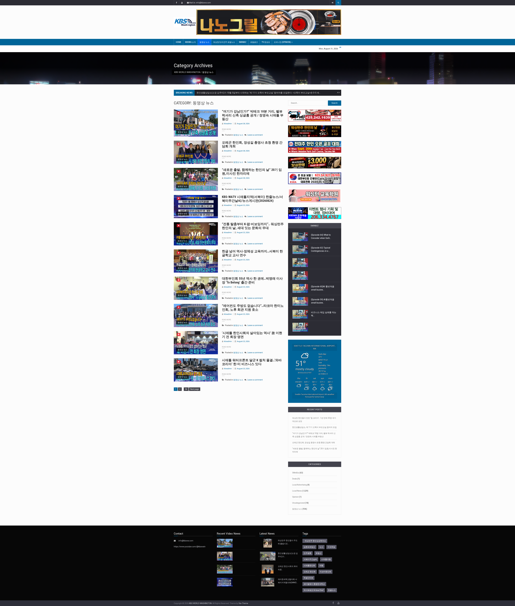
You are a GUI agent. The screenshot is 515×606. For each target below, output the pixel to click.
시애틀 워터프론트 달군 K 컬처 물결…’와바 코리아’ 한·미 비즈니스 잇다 (252, 362)
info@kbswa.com (186, 541)
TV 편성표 (266, 42)
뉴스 (321, 547)
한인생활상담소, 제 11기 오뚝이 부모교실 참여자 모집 (314, 427)
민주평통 (307, 553)
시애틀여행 (326, 559)
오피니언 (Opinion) (282, 42)
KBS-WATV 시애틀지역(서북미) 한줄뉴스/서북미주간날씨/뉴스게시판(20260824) (252, 199)
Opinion (295, 497)
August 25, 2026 (243, 205)
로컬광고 (254, 42)
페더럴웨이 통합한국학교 (314, 584)
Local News (297, 491)
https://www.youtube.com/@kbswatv (189, 547)
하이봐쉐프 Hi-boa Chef (314, 590)
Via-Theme (243, 603)
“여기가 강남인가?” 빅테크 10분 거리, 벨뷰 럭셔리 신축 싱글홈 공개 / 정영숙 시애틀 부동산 (252, 115)
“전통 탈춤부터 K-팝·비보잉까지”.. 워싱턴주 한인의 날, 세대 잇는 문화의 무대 (253, 226)
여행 (321, 565)
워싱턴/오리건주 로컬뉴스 (224, 42)
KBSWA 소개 (190, 42)
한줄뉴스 (332, 590)
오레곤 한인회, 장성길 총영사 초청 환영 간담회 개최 (313, 442)
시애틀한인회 (309, 565)
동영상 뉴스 (204, 42)
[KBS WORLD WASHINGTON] (185, 22)
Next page (194, 389)
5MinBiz (242, 42)
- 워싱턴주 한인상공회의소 (315, 541)
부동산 (318, 553)
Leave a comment (255, 135)
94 (187, 389)
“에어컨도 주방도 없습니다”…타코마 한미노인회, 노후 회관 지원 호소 (253, 308)
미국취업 (331, 547)
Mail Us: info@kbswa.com (200, 3)
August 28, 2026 (243, 124)
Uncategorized (298, 503)
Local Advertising (299, 485)
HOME (178, 42)
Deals (294, 479)
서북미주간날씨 (310, 559)
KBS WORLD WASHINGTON (187, 72)
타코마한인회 (325, 572)
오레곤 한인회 (309, 572)
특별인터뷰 (308, 578)
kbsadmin (228, 124)
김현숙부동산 (309, 547)
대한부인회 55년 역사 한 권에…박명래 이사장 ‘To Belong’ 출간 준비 (252, 280)
